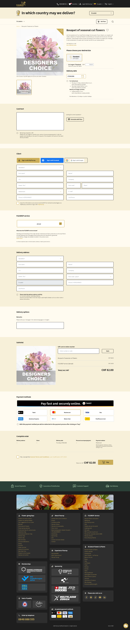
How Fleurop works (89, 522)
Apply (107, 351)
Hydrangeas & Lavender (91, 574)
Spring (20, 543)
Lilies (86, 561)
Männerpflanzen (89, 572)
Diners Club (67, 419)
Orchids (86, 569)
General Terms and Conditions (59, 518)
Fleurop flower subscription (92, 518)
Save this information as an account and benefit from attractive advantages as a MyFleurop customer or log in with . (41, 203)
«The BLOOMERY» (56, 532)
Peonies (87, 567)
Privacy (53, 520)
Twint (34, 412)
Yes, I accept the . (43, 457)
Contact (53, 541)
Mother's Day (21, 536)
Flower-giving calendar (24, 528)
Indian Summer (22, 547)
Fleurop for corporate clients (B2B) (93, 534)
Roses (86, 559)
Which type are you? (56, 555)
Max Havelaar (88, 582)
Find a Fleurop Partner (90, 537)
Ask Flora (103, 21)
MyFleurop (87, 520)
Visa (100, 412)
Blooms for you (88, 557)
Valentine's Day (22, 532)
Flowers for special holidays (25, 520)
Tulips (86, 565)
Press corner (54, 528)
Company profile (55, 522)
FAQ (86, 524)
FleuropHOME (55, 553)
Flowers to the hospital (24, 553)
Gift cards (87, 530)
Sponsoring (54, 536)
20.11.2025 (58, 457)
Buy (107, 462)
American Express (34, 419)
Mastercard (67, 412)
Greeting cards (88, 528)
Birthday (20, 524)
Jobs (52, 537)
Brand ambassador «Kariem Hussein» (60, 530)
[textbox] (40, 167)
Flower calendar (89, 551)
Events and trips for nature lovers (27, 530)
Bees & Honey (22, 539)
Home (18, 26)
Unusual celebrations (23, 541)
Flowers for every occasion (25, 518)
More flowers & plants (90, 576)
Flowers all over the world (91, 526)
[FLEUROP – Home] (21, 4)
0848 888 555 (26, 619)
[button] (20, 21)
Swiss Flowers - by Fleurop (91, 555)
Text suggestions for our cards (26, 522)
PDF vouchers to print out (91, 532)
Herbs (86, 570)
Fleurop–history (55, 524)
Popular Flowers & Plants (91, 549)
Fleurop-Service (89, 536)
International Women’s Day (25, 534)
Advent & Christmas (23, 549)
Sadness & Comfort (23, 555)
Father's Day (21, 537)
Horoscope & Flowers (23, 526)
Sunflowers (87, 563)
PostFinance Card (101, 419)
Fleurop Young (55, 557)
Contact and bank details (57, 539)
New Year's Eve (22, 551)
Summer (20, 545)
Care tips (87, 578)
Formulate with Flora (76, 119)
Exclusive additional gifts (91, 584)
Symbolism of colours (90, 580)
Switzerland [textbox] (22, 191)
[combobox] (40, 167)
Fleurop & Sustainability (57, 526)
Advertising (54, 534)
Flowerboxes (88, 553)
